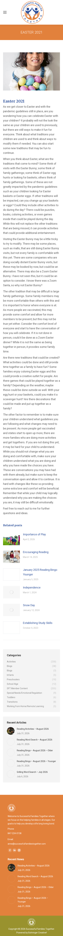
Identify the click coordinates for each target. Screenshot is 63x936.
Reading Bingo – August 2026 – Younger (36, 761)
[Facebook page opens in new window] (10, 850)
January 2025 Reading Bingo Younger (40, 572)
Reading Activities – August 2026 (33, 729)
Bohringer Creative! (37, 932)
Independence (32, 587)
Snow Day (29, 605)
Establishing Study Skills (37, 623)
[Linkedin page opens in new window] (15, 850)
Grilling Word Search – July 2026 (32, 772)
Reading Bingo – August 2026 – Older (35, 750)
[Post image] (11, 539)
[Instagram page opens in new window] (19, 850)
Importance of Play (34, 534)
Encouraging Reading (35, 552)
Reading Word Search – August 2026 (34, 739)
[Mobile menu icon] (5, 12)
